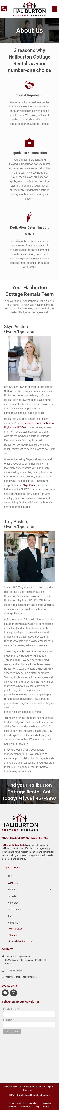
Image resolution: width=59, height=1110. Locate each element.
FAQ (10, 916)
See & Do (12, 896)
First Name (8, 1020)
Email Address (11, 1009)
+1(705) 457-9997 (37, 798)
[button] (54, 9)
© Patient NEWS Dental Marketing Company (29, 1095)
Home (11, 876)
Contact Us (14, 922)
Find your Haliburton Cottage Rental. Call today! (27, 791)
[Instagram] (13, 992)
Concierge (13, 902)
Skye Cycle (29, 485)
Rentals (12, 889)
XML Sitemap (15, 929)
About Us (13, 883)
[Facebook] (5, 992)
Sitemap (13, 935)
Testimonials (14, 909)
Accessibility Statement (20, 941)
